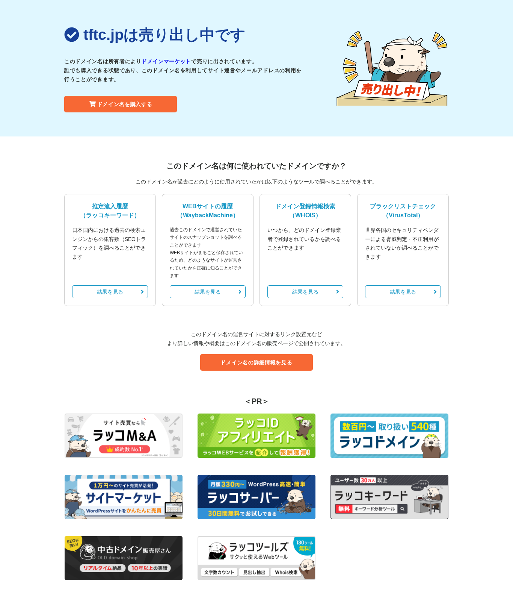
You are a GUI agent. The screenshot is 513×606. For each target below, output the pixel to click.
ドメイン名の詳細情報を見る (256, 362)
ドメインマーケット (166, 61)
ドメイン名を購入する (124, 104)
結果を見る (110, 292)
